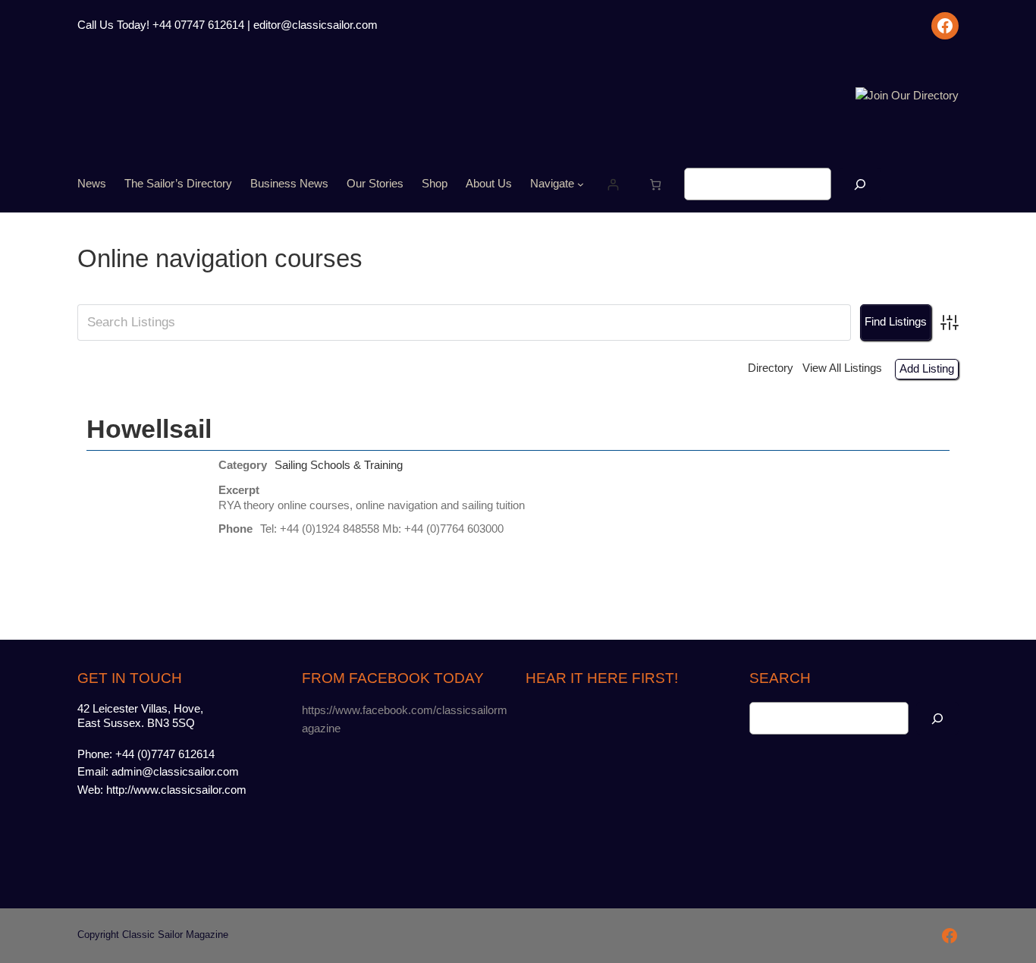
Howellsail (149, 428)
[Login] (612, 184)
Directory (770, 368)
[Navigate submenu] (580, 184)
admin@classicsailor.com (175, 772)
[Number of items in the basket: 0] (655, 184)
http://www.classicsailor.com (176, 790)
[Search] (860, 184)
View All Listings (842, 368)
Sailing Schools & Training (339, 465)
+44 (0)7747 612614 (165, 754)
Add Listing (926, 369)
